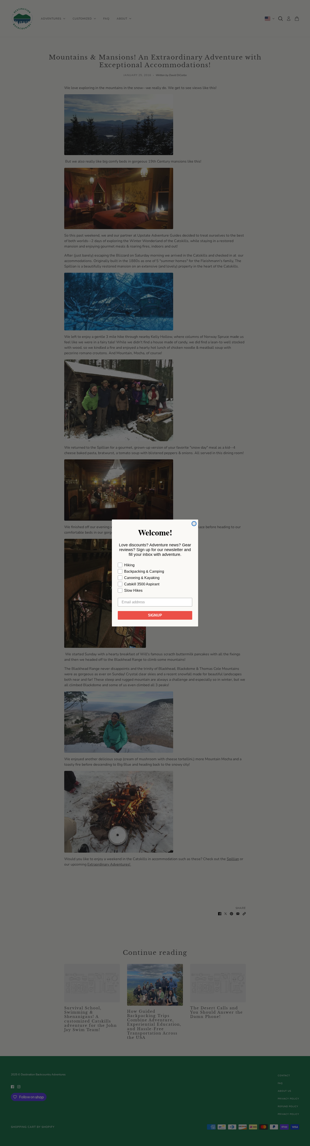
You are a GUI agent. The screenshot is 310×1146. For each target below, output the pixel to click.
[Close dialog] (194, 523)
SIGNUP (155, 615)
